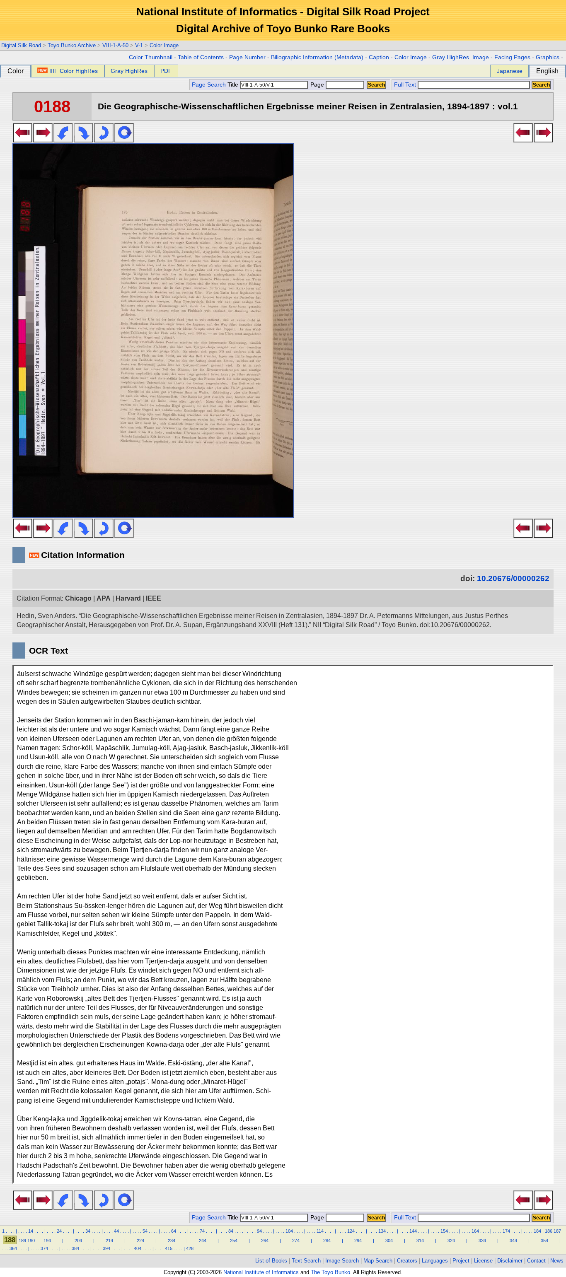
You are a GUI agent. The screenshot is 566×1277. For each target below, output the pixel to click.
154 (444, 1231)
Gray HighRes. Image (460, 57)
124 (351, 1231)
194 (47, 1240)
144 (413, 1231)
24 (59, 1231)
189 (22, 1240)
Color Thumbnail (150, 57)
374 (44, 1248)
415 (168, 1248)
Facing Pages (512, 57)
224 (140, 1240)
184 (537, 1231)
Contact (536, 1261)
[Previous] (22, 140)
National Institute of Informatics (261, 1272)
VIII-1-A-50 (115, 45)
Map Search (377, 1261)
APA (104, 598)
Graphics (547, 57)
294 (358, 1240)
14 (30, 1231)
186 (548, 1231)
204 (78, 1240)
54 (145, 1231)
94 (259, 1231)
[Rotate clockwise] (83, 140)
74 (202, 1231)
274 (296, 1240)
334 (482, 1240)
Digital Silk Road (21, 45)
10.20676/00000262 (513, 578)
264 (264, 1240)
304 (389, 1240)
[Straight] (124, 140)
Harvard (128, 598)
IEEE (153, 598)
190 (31, 1240)
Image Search (342, 1261)
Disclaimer (509, 1261)
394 (106, 1248)
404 (137, 1248)
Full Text (405, 85)
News (557, 1261)
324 (451, 1240)
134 (382, 1231)
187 (557, 1231)
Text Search (306, 1261)
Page (317, 85)
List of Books (271, 1261)
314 (420, 1240)
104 (289, 1231)
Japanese (509, 71)
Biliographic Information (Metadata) (317, 57)
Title (233, 85)
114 (320, 1231)
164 (475, 1231)
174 (506, 1231)
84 (230, 1231)
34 (87, 1231)
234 (171, 1240)
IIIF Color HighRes (73, 71)
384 (75, 1248)
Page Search (209, 85)
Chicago (78, 598)
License (483, 1261)
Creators (407, 1261)
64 (173, 1231)
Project (460, 1261)
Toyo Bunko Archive (72, 45)
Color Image (164, 45)
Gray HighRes (129, 71)
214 (109, 1240)
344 (513, 1240)
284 (327, 1240)
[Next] (43, 140)
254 (233, 1240)
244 (202, 1240)
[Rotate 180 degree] (104, 140)
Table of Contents (201, 57)
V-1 (139, 45)
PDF (166, 71)
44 (116, 1231)
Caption (379, 57)
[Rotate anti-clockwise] (63, 140)
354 (544, 1240)
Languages (435, 1261)
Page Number (247, 57)
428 (190, 1248)
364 (13, 1248)
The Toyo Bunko (330, 1272)
